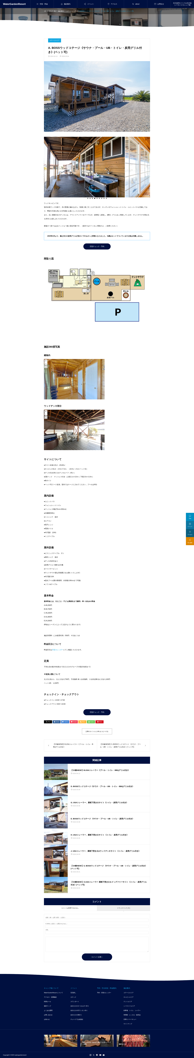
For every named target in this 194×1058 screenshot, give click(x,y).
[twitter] (93, 1055)
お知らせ (47, 1019)
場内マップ (47, 1006)
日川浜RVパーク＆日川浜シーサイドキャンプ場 (182, 4)
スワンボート (75, 1001)
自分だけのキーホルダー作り (80, 1006)
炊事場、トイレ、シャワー (132, 1010)
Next (147, 166)
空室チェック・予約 (97, 246)
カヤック (73, 997)
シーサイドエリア (129, 1006)
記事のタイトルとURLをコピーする (97, 731)
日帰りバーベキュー (130, 1019)
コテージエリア (55, 40)
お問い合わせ (48, 1015)
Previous (46, 166)
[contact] (103, 1055)
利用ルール (47, 1001)
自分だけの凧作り (76, 1015)
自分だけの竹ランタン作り (79, 1010)
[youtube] (100, 1055)
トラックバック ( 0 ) (123, 908)
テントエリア (128, 1001)
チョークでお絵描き (77, 1019)
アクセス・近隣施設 (50, 997)
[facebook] (97, 1055)
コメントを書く (97, 957)
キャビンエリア (128, 997)
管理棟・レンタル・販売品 (132, 1015)
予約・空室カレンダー (104, 992)
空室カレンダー (57, 650)
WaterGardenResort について (53, 992)
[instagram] (90, 1055)
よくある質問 (48, 1010)
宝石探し (73, 992)
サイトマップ (128, 1024)
